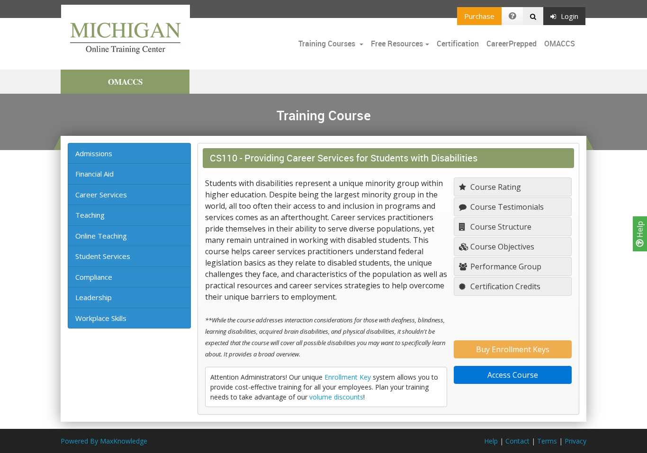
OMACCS (559, 43)
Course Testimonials (506, 207)
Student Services (102, 256)
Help (640, 230)
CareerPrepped (511, 43)
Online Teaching (101, 235)
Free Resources (397, 43)
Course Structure (499, 227)
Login (569, 16)
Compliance (93, 277)
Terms (547, 440)
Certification (458, 43)
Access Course (512, 375)
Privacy (575, 440)
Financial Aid (94, 173)
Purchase (479, 16)
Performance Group (504, 266)
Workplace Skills (100, 318)
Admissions (93, 153)
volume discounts (336, 396)
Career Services (101, 194)
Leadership (93, 297)
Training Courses (327, 43)
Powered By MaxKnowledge (104, 440)
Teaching (90, 215)
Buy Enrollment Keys (512, 349)
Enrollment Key (347, 377)
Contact (517, 440)
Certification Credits (504, 286)
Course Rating (494, 187)
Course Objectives (501, 246)
